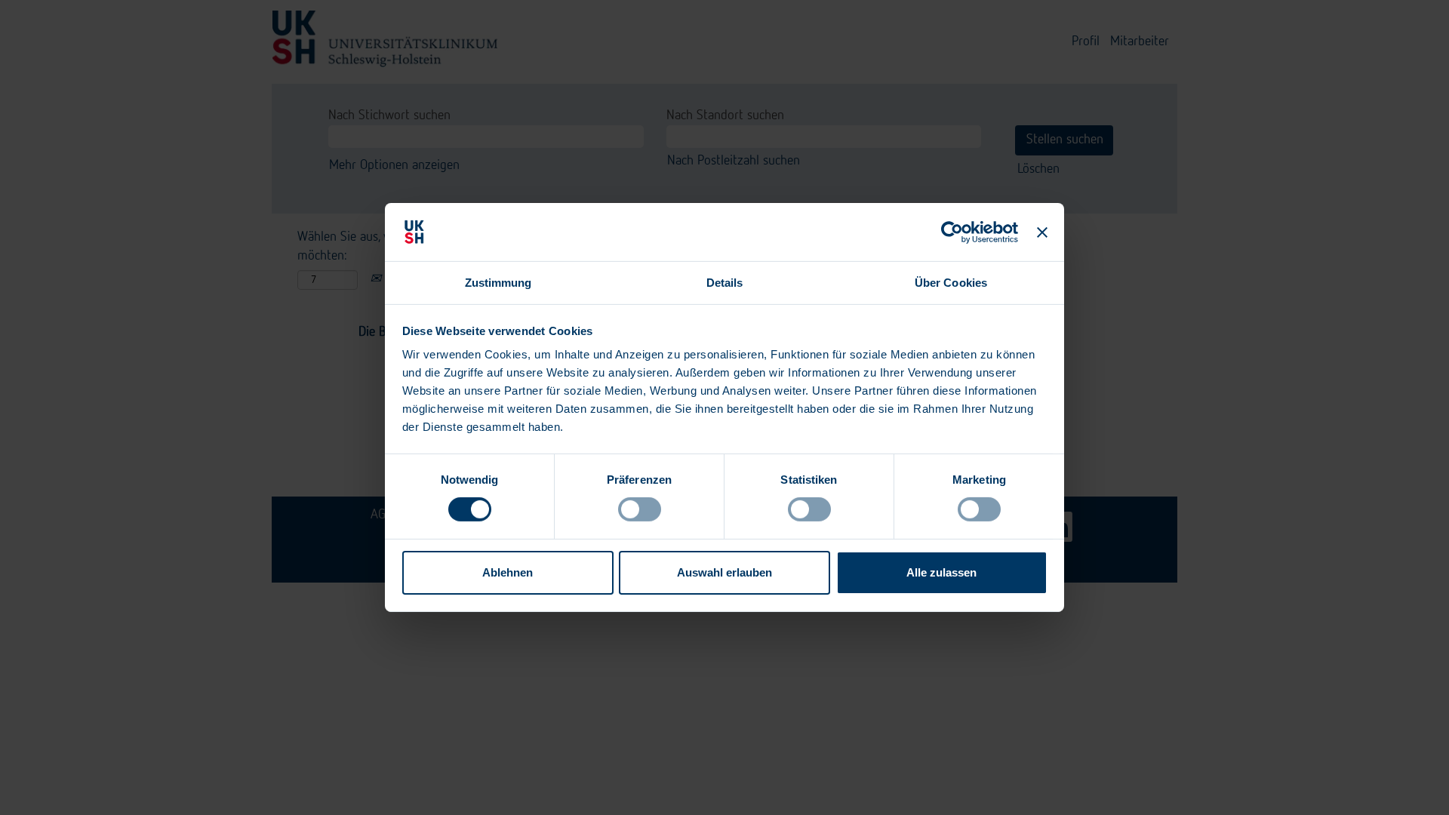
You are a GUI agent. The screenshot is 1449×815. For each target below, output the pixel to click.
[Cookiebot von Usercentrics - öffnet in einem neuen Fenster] (953, 232)
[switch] (639, 509)
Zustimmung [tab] (498, 282)
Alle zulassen (941, 572)
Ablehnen (507, 572)
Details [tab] (724, 282)
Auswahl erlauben (724, 572)
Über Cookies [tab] (951, 282)
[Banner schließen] (1042, 231)
